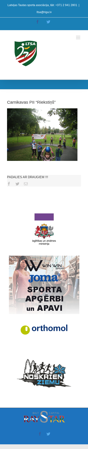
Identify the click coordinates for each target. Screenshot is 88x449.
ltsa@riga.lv (44, 12)
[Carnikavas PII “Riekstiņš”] (42, 110)
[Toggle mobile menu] (78, 37)
